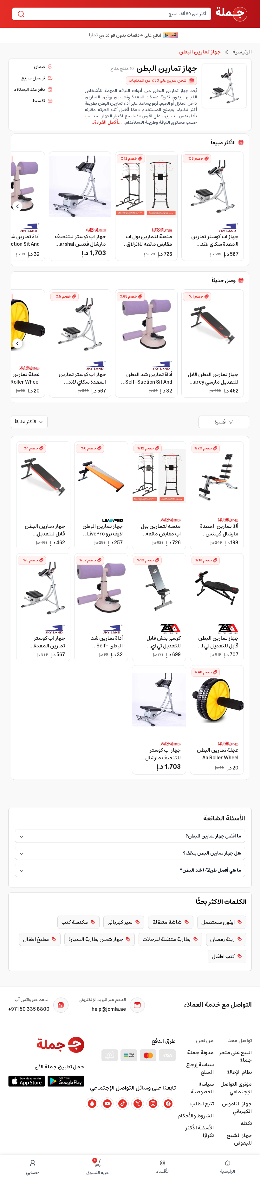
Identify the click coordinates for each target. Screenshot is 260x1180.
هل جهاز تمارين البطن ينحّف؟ (212, 853)
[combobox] (117, 14)
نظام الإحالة (239, 1072)
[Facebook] (168, 1103)
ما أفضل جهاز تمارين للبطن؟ (213, 836)
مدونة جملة (200, 1052)
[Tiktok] (122, 1103)
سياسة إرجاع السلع (200, 1068)
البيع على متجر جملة (235, 1056)
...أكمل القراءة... (106, 122)
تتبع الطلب (202, 1104)
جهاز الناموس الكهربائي (237, 1107)
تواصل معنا (239, 1040)
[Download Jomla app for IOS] (26, 1081)
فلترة (220, 421)
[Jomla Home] (231, 14)
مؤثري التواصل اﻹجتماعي (236, 1088)
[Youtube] (107, 1103)
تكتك (246, 1123)
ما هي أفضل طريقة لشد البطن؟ (210, 870)
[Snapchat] (92, 1103)
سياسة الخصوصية (202, 1088)
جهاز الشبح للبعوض (239, 1139)
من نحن (205, 1040)
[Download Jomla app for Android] (66, 1081)
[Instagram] (152, 1103)
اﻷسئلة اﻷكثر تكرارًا (199, 1131)
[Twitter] (137, 1103)
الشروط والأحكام (196, 1116)
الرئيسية (242, 51)
